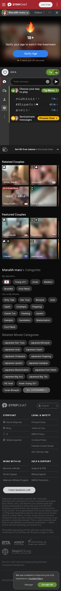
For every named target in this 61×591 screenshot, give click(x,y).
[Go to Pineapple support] (5, 551)
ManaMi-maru (12, 270)
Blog (8, 428)
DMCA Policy (38, 434)
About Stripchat (14, 422)
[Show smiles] (48, 82)
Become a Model (11, 468)
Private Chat (47, 118)
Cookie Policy (36, 578)
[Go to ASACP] (19, 543)
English (45, 406)
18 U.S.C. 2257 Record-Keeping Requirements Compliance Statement (24, 563)
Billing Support (39, 474)
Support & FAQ (39, 468)
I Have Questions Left (19, 490)
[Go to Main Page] (18, 4)
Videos (39, 12)
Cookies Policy (39, 440)
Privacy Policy (38, 422)
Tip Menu (49, 90)
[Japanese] (6, 282)
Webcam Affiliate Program (15, 480)
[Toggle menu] (3, 4)
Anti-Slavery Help (40, 452)
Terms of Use (38, 428)
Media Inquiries (14, 440)
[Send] (56, 81)
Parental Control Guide (43, 446)
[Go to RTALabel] (6, 543)
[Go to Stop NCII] (22, 552)
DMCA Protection (40, 480)
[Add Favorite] (5, 72)
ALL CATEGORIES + (36, 390)
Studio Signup (10, 474)
